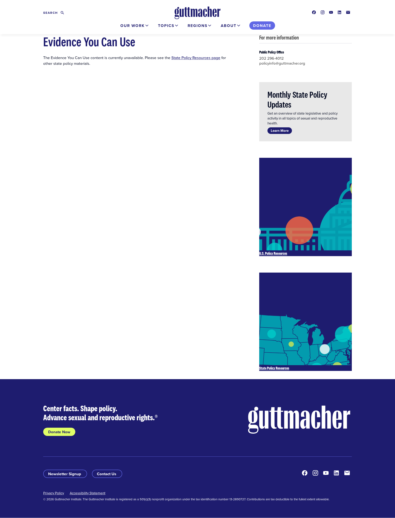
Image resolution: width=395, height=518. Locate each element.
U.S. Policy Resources (273, 253)
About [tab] (228, 25)
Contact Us (107, 474)
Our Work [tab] (132, 25)
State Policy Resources (274, 368)
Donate (262, 25)
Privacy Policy (53, 493)
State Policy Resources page (195, 57)
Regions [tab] (197, 25)
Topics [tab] (166, 25)
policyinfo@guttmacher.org (282, 63)
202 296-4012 (271, 58)
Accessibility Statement (87, 493)
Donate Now (59, 432)
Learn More (280, 130)
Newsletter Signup (65, 474)
